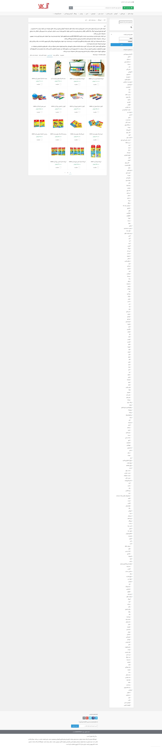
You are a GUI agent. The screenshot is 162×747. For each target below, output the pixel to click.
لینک (129, 367)
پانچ (129, 117)
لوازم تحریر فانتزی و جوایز (126, 564)
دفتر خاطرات (127, 647)
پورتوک (130, 410)
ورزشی (81, 14)
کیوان (129, 160)
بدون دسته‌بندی (128, 228)
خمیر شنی (128, 637)
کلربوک (130, 556)
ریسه (129, 435)
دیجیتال (130, 516)
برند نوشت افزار (128, 233)
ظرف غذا (128, 231)
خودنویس (127, 642)
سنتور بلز (128, 77)
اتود (129, 602)
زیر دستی (128, 655)
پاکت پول (129, 402)
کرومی (128, 339)
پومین (128, 188)
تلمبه (129, 430)
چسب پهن (127, 470)
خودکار (128, 639)
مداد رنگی (128, 675)
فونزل (128, 332)
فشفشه (128, 443)
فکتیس (128, 329)
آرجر (129, 238)
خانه (104, 20)
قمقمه (128, 662)
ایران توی (128, 173)
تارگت (129, 296)
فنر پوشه (128, 130)
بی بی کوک (127, 142)
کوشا (129, 218)
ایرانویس (128, 87)
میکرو (129, 375)
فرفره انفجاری (127, 155)
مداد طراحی (127, 107)
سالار (129, 150)
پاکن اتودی (127, 609)
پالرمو (129, 286)
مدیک (128, 221)
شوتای (128, 317)
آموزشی (115, 14)
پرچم (130, 405)
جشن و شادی (109, 14)
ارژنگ (129, 248)
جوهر (129, 632)
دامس (128, 301)
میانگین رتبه (56, 55)
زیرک (129, 200)
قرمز (129, 158)
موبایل (130, 581)
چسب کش (127, 122)
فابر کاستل (128, 322)
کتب (131, 544)
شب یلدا (129, 526)
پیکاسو (128, 294)
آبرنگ (129, 599)
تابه (129, 493)
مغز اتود (128, 680)
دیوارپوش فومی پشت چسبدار (123, 496)
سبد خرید (127, 8)
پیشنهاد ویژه (129, 415)
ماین (129, 370)
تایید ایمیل (75, 726)
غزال (129, 211)
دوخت (128, 127)
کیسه (129, 501)
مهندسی (130, 579)
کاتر (131, 541)
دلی (129, 304)
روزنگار (75, 14)
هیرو (129, 385)
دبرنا (131, 513)
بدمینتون (128, 695)
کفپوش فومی (127, 705)
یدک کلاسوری (127, 687)
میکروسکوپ (127, 79)
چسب (130, 468)
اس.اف (128, 251)
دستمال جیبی (127, 62)
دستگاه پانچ (127, 125)
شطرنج (128, 208)
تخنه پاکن (128, 622)
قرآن (129, 549)
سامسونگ (127, 586)
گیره (129, 135)
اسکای (128, 259)
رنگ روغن (128, 97)
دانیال (128, 195)
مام (129, 67)
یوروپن (128, 392)
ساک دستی (127, 438)
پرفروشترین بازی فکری (126, 407)
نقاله (129, 682)
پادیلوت (128, 284)
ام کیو (129, 269)
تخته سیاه (128, 619)
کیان (129, 354)
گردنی (129, 569)
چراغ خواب (129, 463)
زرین (129, 148)
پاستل (128, 604)
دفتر (129, 644)
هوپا (129, 223)
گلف (129, 359)
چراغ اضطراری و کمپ (127, 460)
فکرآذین (128, 213)
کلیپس (128, 342)
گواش (129, 105)
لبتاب (130, 561)
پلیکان (128, 289)
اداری (87, 14)
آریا (129, 241)
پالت (129, 92)
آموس (128, 246)
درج (129, 145)
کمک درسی (127, 551)
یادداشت (128, 685)
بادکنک (128, 428)
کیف (131, 559)
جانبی (130, 450)
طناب (129, 700)
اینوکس (128, 274)
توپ (129, 697)
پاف (129, 488)
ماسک (128, 64)
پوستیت (128, 617)
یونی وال (128, 397)
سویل (128, 314)
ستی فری (128, 311)
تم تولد (130, 422)
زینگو (129, 203)
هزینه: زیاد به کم (34, 55)
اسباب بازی (100, 14)
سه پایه (128, 566)
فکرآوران (128, 216)
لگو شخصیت (127, 165)
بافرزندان (128, 178)
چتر (131, 458)
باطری (130, 226)
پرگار (129, 612)
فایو (129, 327)
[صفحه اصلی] (43, 5)
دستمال (128, 59)
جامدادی (128, 629)
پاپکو (129, 281)
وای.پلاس (128, 387)
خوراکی (130, 511)
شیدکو (128, 319)
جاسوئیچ (129, 448)
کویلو (129, 352)
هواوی (128, 592)
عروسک (128, 153)
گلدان (129, 503)
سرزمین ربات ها (126, 206)
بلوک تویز (128, 180)
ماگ (129, 508)
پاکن (129, 607)
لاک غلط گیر (127, 667)
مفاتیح (128, 554)
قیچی (130, 539)
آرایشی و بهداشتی (68, 14)
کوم (129, 349)
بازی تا (128, 175)
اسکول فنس (127, 261)
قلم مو (128, 102)
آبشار (129, 425)
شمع (129, 440)
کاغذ (129, 337)
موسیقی (130, 594)
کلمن (129, 498)
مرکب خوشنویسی (126, 110)
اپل (129, 420)
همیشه (128, 380)
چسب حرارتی (127, 473)
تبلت (130, 417)
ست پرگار (128, 657)
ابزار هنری (93, 14)
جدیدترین (49, 55)
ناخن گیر (128, 69)
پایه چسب (128, 120)
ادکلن (129, 57)
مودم (129, 455)
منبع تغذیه (129, 576)
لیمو (129, 364)
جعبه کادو (128, 433)
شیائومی (128, 589)
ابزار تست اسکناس (127, 82)
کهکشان (128, 445)
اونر (129, 271)
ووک (129, 390)
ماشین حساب (128, 571)
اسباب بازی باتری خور (125, 140)
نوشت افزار (130, 14)
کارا (129, 334)
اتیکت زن (129, 112)
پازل (129, 183)
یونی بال (128, 395)
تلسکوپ (128, 74)
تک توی (128, 190)
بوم (129, 89)
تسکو (129, 453)
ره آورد (128, 100)
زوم (129, 309)
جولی (129, 299)
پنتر (129, 291)
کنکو (129, 344)
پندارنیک (128, 185)
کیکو (129, 357)
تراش (129, 624)
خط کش (128, 634)
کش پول (128, 132)
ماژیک (128, 670)
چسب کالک (127, 95)
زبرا (129, 306)
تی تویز (128, 193)
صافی (121, 44)
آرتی (129, 236)
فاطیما (128, 324)
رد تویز (128, 198)
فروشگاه (99, 20)
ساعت (130, 523)
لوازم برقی (128, 506)
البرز (129, 264)
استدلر (128, 253)
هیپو (129, 382)
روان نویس (127, 652)
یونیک (128, 400)
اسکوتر (128, 692)
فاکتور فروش (129, 533)
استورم (128, 256)
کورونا (129, 347)
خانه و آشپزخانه (57, 14)
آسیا (129, 243)
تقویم (128, 627)
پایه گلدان (128, 491)
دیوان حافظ (127, 546)
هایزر (129, 377)
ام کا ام (128, 266)
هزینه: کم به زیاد (42, 55)
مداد (129, 672)
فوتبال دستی (127, 703)
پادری (129, 486)
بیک (129, 279)
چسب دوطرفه (127, 475)
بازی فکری (122, 14)
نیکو (129, 168)
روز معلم (130, 518)
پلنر (129, 614)
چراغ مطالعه (129, 465)
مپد (129, 372)
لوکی (129, 362)
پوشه (130, 412)
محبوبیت (62, 55)
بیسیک (128, 276)
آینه (129, 483)
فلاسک (130, 536)
